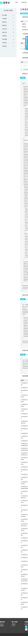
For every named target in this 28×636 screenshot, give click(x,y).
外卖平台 (4, 42)
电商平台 (4, 25)
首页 (16, 2)
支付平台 (4, 29)
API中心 (13, 625)
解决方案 (24, 2)
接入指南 (4, 15)
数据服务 (14, 624)
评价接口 (4, 46)
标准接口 (2, 624)
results (24, 65)
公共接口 (4, 18)
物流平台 (4, 22)
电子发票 (4, 39)
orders (24, 45)
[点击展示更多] (21, 48)
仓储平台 (4, 35)
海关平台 (4, 32)
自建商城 (2, 625)
